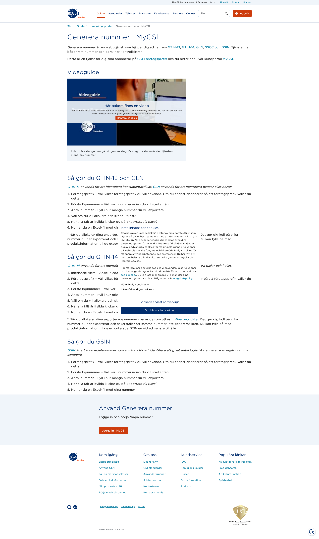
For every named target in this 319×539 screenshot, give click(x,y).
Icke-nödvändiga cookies (136, 289)
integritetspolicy (183, 278)
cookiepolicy (128, 275)
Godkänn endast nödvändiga (159, 302)
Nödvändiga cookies (133, 284)
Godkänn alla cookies (159, 310)
